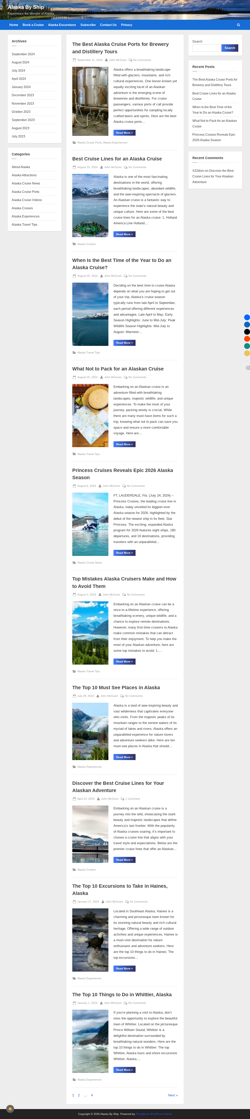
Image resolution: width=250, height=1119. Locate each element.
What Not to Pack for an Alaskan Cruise (118, 368)
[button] (247, 317)
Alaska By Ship (26, 7)
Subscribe (88, 25)
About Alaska (21, 167)
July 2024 (18, 70)
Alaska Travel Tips (88, 352)
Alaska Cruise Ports (89, 142)
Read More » (126, 133)
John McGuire (118, 59)
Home (13, 25)
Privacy (126, 25)
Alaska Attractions (24, 175)
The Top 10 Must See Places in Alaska (116, 687)
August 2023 (20, 128)
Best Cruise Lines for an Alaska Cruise (117, 158)
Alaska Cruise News (89, 562)
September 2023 (23, 120)
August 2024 (20, 62)
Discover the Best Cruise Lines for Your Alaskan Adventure (213, 176)
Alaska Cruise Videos (27, 200)
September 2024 (23, 54)
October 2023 (21, 111)
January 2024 (21, 87)
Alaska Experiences (115, 142)
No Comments (142, 60)
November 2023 (23, 103)
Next (171, 1095)
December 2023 (23, 95)
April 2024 (19, 78)
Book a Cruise (33, 25)
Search (197, 41)
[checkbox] (10, 1109)
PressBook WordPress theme (154, 1114)
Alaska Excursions (62, 25)
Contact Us (108, 25)
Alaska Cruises (86, 244)
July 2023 (18, 136)
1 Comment (132, 799)
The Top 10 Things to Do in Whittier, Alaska (122, 994)
